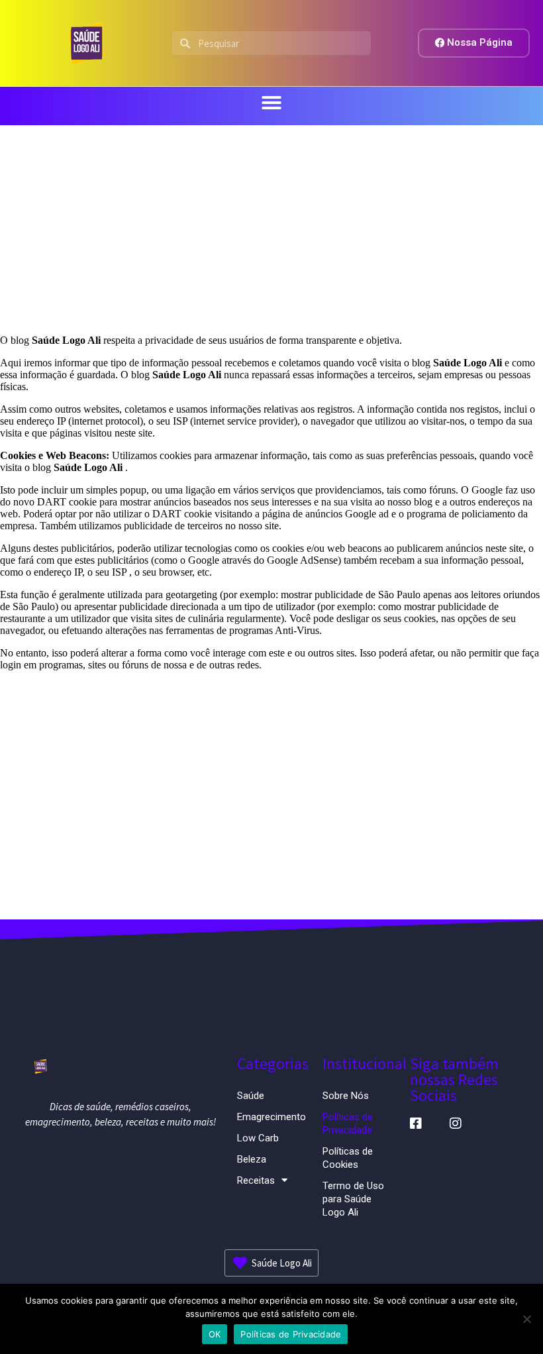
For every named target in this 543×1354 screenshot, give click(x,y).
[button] (271, 103)
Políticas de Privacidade (347, 1123)
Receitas (256, 1180)
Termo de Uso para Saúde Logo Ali (353, 1199)
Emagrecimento (271, 1117)
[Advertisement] (271, 224)
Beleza (251, 1159)
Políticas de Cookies (347, 1158)
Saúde (250, 1096)
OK (215, 1334)
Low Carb (258, 1138)
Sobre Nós (345, 1096)
